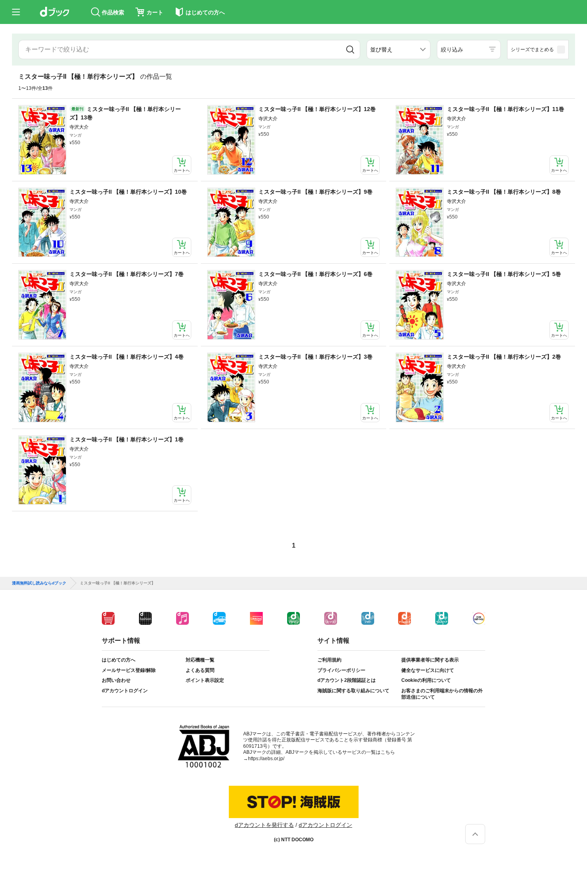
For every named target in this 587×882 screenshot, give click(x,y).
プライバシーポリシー (341, 670)
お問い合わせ (116, 680)
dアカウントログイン (125, 690)
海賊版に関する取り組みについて (353, 690)
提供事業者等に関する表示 (430, 660)
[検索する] (350, 49)
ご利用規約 (329, 660)
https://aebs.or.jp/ (266, 758)
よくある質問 (200, 670)
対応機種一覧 (200, 660)
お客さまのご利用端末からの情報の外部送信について (442, 694)
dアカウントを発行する (264, 825)
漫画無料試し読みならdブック (39, 583)
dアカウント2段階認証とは (346, 680)
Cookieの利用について (426, 680)
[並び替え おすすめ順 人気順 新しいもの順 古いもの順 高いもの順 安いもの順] (398, 49)
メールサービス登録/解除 (129, 670)
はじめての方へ (118, 660)
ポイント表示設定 (205, 680)
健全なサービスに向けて (427, 670)
